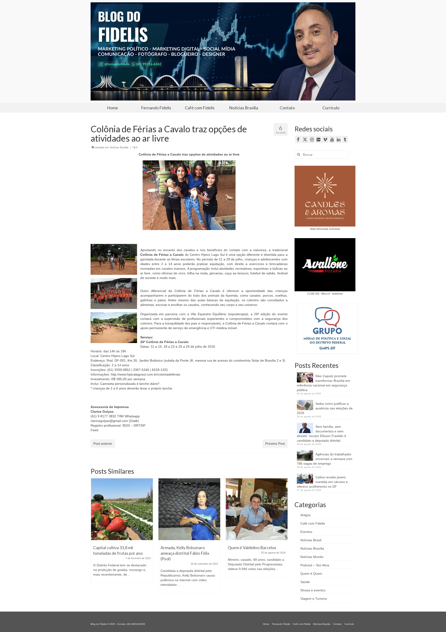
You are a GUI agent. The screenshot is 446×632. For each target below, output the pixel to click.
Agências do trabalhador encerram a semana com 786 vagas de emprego (324, 458)
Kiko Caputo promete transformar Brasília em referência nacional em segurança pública (323, 383)
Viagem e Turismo (313, 598)
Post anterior (102, 443)
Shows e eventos (312, 590)
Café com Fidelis (312, 523)
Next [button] (283, 538)
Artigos (305, 515)
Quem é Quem (311, 573)
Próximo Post (275, 443)
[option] (122, 538)
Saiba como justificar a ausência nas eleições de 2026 (325, 408)
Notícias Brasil (310, 540)
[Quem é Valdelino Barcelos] (189, 509)
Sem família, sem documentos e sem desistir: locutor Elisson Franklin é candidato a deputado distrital (321, 433)
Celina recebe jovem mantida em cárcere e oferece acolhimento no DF (322, 481)
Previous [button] (95, 538)
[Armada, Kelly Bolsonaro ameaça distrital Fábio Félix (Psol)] (122, 509)
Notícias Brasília (119, 147)
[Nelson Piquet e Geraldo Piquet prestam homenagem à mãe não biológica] (257, 501)
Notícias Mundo (311, 557)
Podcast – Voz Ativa (314, 565)
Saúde (305, 582)
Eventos (306, 532)
